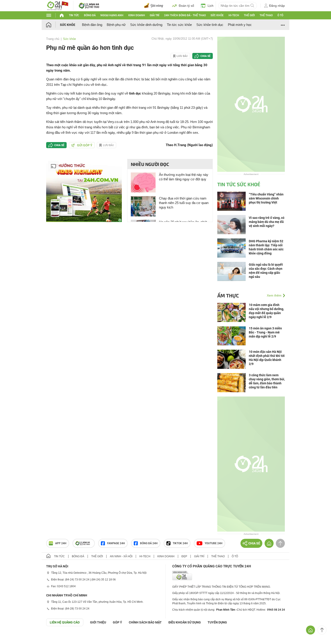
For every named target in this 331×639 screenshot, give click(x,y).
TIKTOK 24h (180, 543)
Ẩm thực (228, 295)
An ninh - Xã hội (121, 556)
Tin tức (74, 15)
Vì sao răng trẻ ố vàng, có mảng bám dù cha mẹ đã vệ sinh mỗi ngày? (266, 222)
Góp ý (117, 622)
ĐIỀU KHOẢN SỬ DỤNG (184, 622)
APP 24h (60, 543)
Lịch (210, 5)
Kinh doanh (136, 15)
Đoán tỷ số (186, 5)
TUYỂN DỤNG (217, 622)
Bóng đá (90, 15)
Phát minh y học (240, 25)
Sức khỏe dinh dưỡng (146, 25)
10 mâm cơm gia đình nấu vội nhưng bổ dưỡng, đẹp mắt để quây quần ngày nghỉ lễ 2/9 (266, 311)
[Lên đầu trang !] (321, 629)
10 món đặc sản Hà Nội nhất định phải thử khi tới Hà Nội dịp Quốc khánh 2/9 (267, 358)
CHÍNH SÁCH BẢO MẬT (145, 622)
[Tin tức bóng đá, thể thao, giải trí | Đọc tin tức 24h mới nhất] (57, 5)
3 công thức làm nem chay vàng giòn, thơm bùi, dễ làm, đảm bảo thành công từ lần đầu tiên (267, 381)
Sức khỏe (217, 15)
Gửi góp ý (84, 145)
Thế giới (249, 15)
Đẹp (184, 556)
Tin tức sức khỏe (179, 25)
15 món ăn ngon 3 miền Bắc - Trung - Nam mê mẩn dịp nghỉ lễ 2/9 (265, 332)
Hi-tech (234, 15)
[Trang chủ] (53, 25)
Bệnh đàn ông (92, 25)
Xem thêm (274, 295)
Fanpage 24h (116, 543)
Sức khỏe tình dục (209, 25)
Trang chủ (52, 39)
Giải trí (154, 15)
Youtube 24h (213, 543)
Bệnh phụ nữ (116, 25)
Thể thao (266, 15)
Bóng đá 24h (149, 543)
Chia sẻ (205, 56)
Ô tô (280, 15)
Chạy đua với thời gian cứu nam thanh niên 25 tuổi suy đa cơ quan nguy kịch (184, 202)
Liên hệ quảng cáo (65, 622)
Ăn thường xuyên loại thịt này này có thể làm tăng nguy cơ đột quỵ (183, 177)
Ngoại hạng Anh (111, 15)
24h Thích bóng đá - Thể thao (185, 15)
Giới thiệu (98, 622)
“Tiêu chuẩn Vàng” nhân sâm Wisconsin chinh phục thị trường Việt (266, 198)
